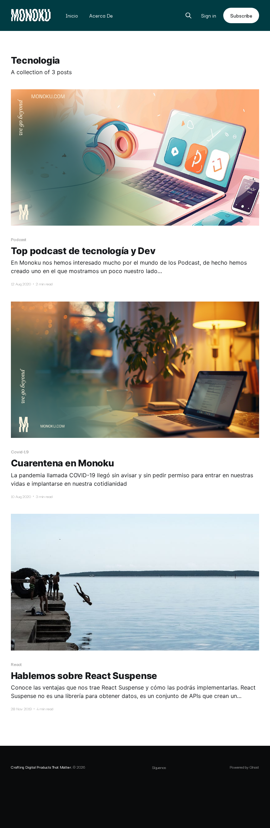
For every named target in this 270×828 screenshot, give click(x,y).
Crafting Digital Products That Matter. (41, 767)
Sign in (208, 15)
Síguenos (159, 767)
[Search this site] (188, 15)
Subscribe (241, 15)
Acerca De (101, 15)
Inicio (72, 15)
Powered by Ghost (244, 767)
